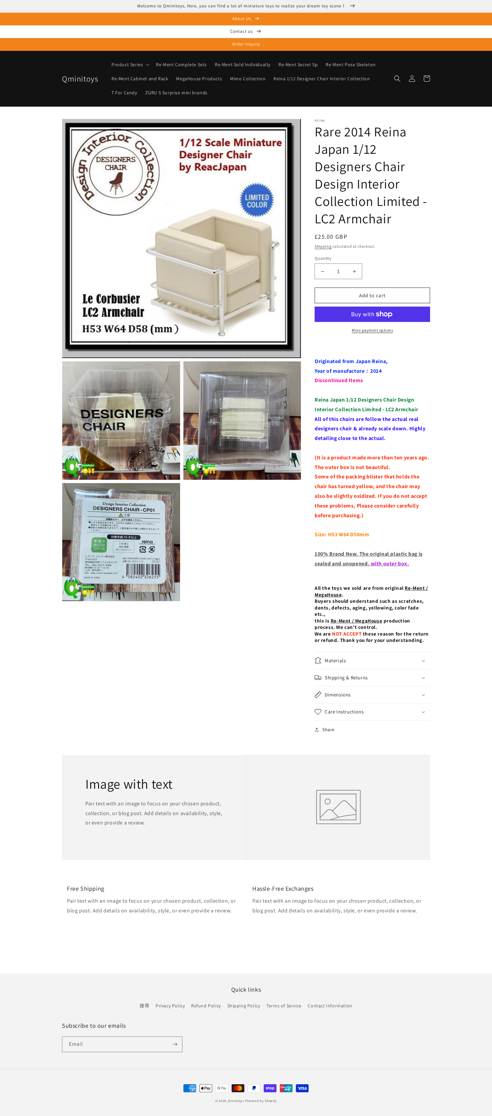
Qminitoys (236, 1101)
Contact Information (330, 1006)
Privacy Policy (170, 1006)
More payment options (372, 330)
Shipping (323, 246)
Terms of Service (284, 1006)
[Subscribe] (174, 1044)
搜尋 (144, 1006)
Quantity (323, 258)
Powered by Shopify (261, 1101)
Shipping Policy (243, 1006)
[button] (129, 65)
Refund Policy (206, 1006)
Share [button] (328, 730)
